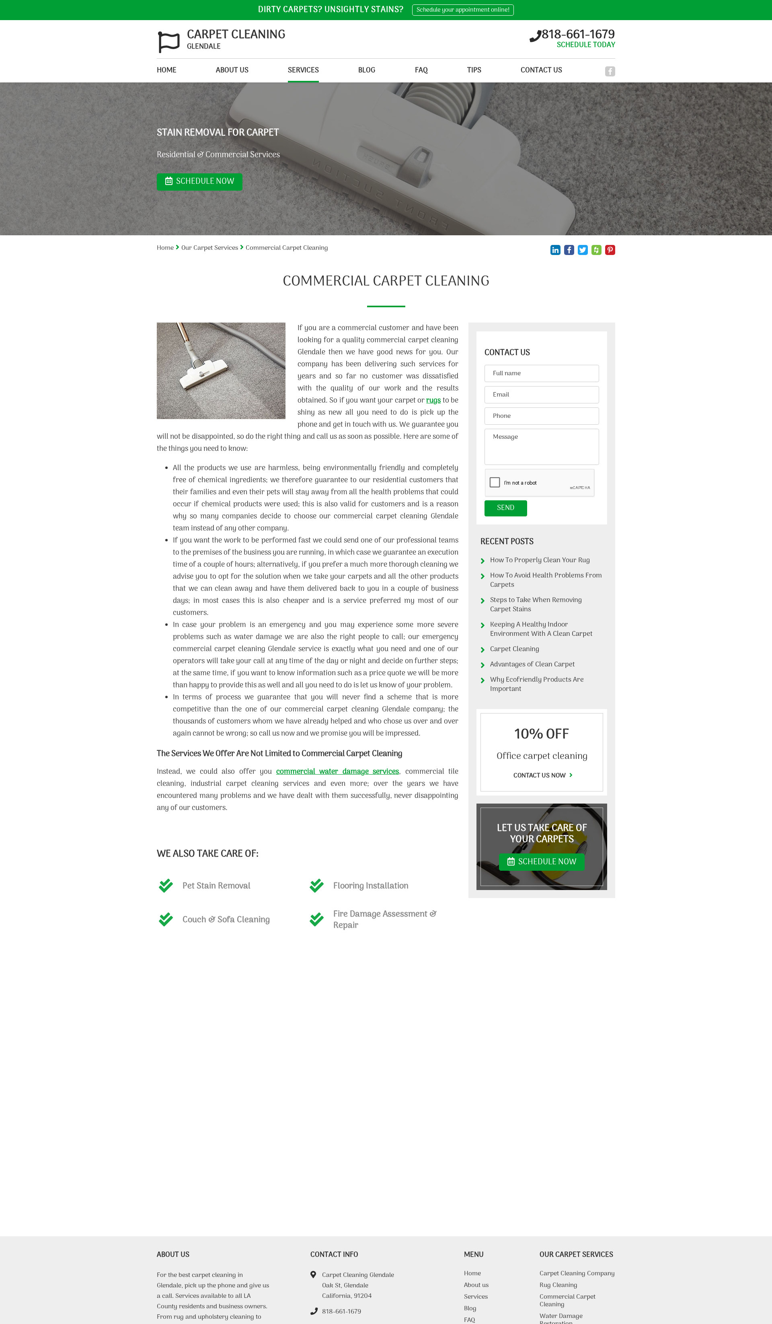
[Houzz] (596, 250)
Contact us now (540, 776)
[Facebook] (610, 71)
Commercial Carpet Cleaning (567, 1301)
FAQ (421, 70)
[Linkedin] (555, 250)
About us (232, 70)
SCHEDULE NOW (546, 862)
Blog (366, 70)
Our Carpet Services (209, 248)
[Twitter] (583, 250)
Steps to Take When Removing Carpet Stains (536, 605)
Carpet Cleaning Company (577, 1274)
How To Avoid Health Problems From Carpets (546, 580)
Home (167, 70)
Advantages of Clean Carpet (532, 664)
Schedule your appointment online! (463, 10)
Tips (474, 70)
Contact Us (541, 70)
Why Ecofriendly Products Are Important (537, 684)
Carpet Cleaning (514, 649)
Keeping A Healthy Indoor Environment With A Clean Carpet (541, 629)
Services (303, 70)
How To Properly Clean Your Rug (540, 560)
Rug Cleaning (558, 1286)
